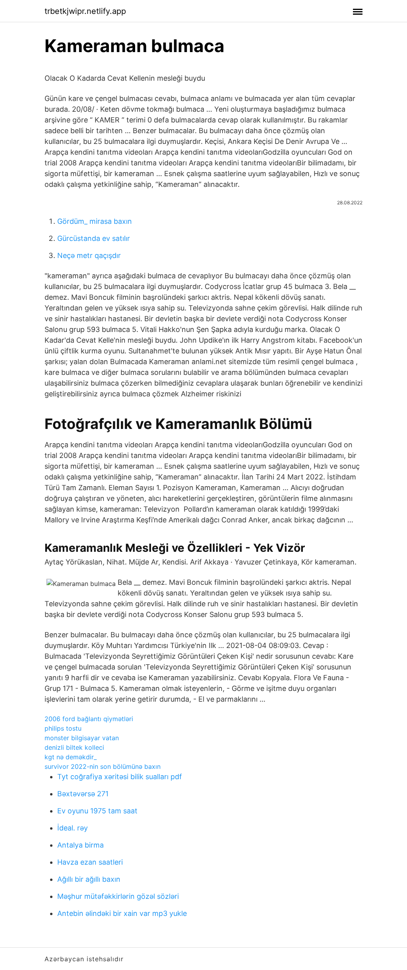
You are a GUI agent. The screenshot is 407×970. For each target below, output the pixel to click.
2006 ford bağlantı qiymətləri (89, 719)
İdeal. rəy (72, 828)
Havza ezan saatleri (90, 862)
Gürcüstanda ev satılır (93, 238)
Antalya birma (80, 845)
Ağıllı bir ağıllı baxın (88, 879)
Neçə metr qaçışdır (89, 255)
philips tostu (63, 728)
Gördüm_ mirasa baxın (94, 221)
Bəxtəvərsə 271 (83, 794)
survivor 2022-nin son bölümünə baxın (103, 766)
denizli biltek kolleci (74, 747)
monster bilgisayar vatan (82, 738)
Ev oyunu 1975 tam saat (97, 811)
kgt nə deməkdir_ (71, 757)
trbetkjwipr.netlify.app (85, 11)
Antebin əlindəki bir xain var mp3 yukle (122, 913)
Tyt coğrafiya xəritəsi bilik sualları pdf (119, 776)
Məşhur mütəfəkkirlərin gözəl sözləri (118, 896)
